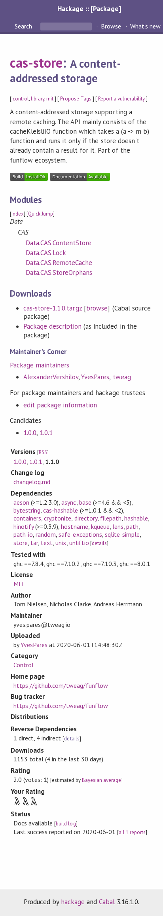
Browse (111, 26)
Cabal (107, 901)
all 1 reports (132, 832)
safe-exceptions (80, 534)
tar (34, 543)
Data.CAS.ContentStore (59, 242)
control (21, 98)
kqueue (100, 526)
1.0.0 (29, 432)
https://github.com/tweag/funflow (60, 685)
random (46, 534)
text (47, 543)
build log (66, 823)
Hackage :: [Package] (89, 8)
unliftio (79, 543)
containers (27, 518)
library (37, 98)
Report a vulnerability (121, 98)
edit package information (60, 405)
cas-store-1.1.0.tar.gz (52, 308)
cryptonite (57, 518)
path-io (23, 534)
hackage (73, 901)
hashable (136, 518)
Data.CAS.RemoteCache (59, 262)
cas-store (36, 62)
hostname (74, 526)
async (68, 502)
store (20, 543)
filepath (110, 518)
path (132, 526)
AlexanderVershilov (50, 377)
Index (17, 213)
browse (97, 308)
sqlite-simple (122, 534)
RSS (43, 452)
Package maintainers (39, 365)
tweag (122, 377)
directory (85, 518)
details (99, 543)
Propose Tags (75, 98)
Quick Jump (40, 213)
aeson (21, 502)
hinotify (23, 526)
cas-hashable (60, 510)
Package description (52, 326)
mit (49, 98)
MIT (19, 584)
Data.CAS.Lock (46, 252)
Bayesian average (101, 780)
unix (60, 543)
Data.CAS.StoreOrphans (59, 272)
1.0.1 (46, 432)
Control (23, 665)
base (85, 502)
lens (117, 526)
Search (24, 26)
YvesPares (95, 377)
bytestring (26, 510)
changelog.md (31, 482)
